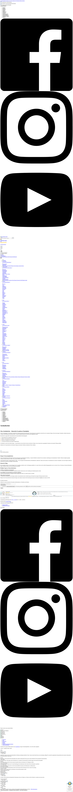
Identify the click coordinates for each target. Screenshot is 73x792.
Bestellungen (15, 256)
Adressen (11, 256)
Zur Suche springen (12, 0)
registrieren (3, 255)
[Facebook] (36, 90)
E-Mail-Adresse (3, 483)
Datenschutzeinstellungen (4, 790)
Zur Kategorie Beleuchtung (6, 262)
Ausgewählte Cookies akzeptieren (14, 790)
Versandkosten (17, 746)
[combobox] (7, 238)
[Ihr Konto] (1, 251)
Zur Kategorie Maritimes (6, 371)
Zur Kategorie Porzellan (6, 397)
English (4, 7)
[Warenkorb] (1, 258)
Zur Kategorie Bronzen (6, 282)
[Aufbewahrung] (14, 280)
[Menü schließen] (2, 263)
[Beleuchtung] (13, 265)
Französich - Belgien (6, 16)
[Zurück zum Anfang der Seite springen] (1, 750)
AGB (26, 486)
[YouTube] (36, 235)
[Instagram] (36, 163)
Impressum (4, 739)
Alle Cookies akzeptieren (23, 790)
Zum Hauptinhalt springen (4, 0)
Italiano (4, 415)
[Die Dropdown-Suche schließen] (13, 238)
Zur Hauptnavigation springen (20, 0)
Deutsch (4, 17)
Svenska (4, 417)
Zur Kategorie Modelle (6, 378)
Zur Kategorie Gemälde (6, 345)
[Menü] (1, 246)
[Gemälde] (5, 350)
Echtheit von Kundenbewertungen (7, 744)
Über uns (3, 743)
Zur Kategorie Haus (5, 363)
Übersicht (2, 256)
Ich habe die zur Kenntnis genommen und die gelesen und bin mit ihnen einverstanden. (21, 486)
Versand (3, 742)
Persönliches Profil (7, 256)
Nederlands (4, 416)
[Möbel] (6, 395)
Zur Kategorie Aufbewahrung (7, 267)
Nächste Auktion (5, 504)
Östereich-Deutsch (5, 15)
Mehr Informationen (34, 789)
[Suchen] (1, 238)
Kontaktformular (8, 501)
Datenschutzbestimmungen (11, 486)
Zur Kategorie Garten (5, 325)
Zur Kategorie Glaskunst (6, 352)
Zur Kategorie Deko (5, 301)
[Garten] (3, 343)
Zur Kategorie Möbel (5, 386)
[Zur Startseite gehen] (3, 236)
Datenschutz (4, 741)
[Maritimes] (16, 376)
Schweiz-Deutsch (5, 418)
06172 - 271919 (14, 499)
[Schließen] (0, 791)
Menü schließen (4, 253)
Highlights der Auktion (6, 505)
